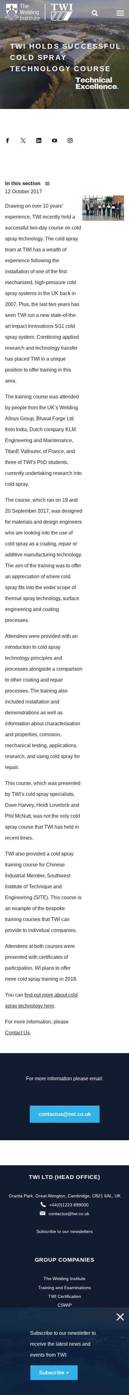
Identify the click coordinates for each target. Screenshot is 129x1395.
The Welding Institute (64, 1278)
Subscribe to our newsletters (64, 1231)
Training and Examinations (64, 1287)
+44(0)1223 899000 (69, 1204)
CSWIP (65, 1305)
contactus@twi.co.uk (65, 1114)
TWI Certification (64, 1296)
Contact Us (17, 1032)
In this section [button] (23, 183)
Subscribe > (54, 1373)
